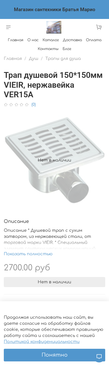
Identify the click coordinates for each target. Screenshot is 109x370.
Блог (67, 49)
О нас (33, 40)
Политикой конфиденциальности (42, 341)
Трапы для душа (63, 58)
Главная (15, 40)
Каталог (51, 40)
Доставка (72, 40)
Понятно (55, 355)
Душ (33, 58)
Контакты (48, 49)
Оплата (93, 40)
